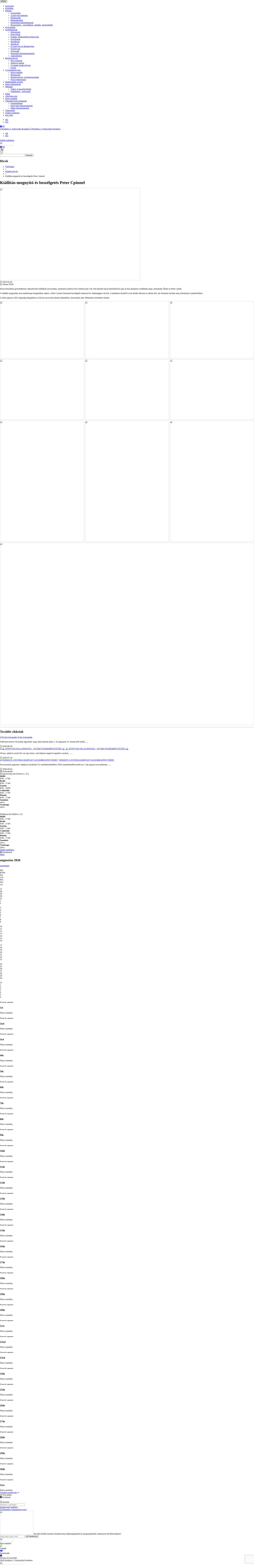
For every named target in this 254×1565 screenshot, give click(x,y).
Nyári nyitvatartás (24, 737)
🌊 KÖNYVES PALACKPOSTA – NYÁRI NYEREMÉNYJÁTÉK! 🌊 (97, 749)
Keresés (29, 155)
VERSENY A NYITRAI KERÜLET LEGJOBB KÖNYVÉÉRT (87, 760)
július (2, 854)
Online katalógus (7, 140)
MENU (3, 1)
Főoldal (11, 167)
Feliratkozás (33, 1536)
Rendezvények (11, 171)
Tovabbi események (8, 1492)
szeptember (4, 866)
